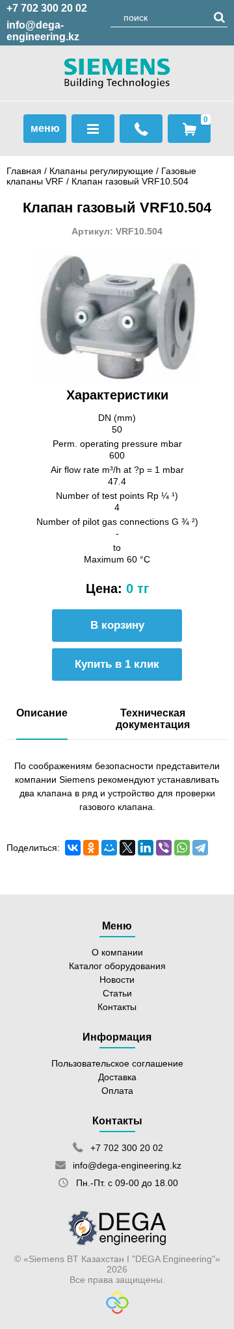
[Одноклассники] (91, 847)
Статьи (117, 993)
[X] (127, 847)
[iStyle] (117, 1311)
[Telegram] (200, 847)
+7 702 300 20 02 (46, 8)
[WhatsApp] (182, 847)
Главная (24, 171)
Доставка (117, 1077)
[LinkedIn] (145, 847)
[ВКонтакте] (73, 847)
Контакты (117, 1007)
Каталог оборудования (117, 966)
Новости (117, 979)
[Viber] (164, 847)
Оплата (117, 1090)
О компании (117, 952)
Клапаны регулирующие (101, 171)
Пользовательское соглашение (117, 1063)
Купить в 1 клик (117, 664)
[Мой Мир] (109, 847)
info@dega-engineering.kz (42, 30)
